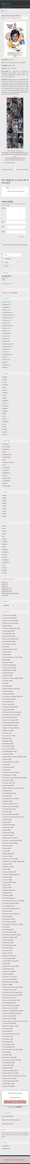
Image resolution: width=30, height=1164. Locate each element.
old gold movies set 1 (7, 591)
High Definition (6, 457)
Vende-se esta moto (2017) (9, 1078)
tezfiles (3, 279)
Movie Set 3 (5, 586)
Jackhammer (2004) (8, 895)
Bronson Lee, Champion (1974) (10, 639)
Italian (4, 387)
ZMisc (4, 367)
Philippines (5, 560)
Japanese (5, 385)
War (4, 362)
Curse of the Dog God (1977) (10, 717)
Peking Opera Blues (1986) (9, 945)
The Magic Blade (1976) (9, 633)
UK (4, 536)
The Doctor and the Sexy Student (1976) (13, 1049)
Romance (5, 349)
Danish (5, 398)
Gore (4, 459)
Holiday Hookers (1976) (7, 169)
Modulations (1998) (7, 1068)
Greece (5, 557)
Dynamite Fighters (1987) (9, 636)
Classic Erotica (13, 18)
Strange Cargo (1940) (8, 929)
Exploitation (6, 444)
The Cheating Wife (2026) (9, 1003)
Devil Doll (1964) (7, 652)
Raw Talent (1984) (7, 911)
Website (3, 231)
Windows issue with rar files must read (11, 1120)
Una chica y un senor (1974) (10, 976)
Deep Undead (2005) (8, 673)
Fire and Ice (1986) (7, 984)
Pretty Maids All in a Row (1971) (11, 798)
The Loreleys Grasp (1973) (9, 644)
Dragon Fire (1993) (7, 675)
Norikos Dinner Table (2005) (10, 1057)
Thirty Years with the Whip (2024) (11, 913)
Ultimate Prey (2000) (8, 827)
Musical (5, 475)
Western (5, 365)
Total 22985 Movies (7, 276)
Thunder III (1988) (7, 879)
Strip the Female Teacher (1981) (11, 762)
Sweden (5, 544)
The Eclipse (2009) (7, 680)
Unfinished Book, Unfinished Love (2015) (13, 924)
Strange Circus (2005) (8, 730)
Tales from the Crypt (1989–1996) (10, 593)
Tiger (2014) (6, 646)
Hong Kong (6, 552)
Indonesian (5, 400)
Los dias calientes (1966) (9, 958)
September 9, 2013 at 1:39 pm (17, 188)
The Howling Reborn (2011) (9, 793)
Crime (4, 323)
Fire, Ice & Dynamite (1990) (10, 979)
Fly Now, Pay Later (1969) (9, 1016)
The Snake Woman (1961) (9, 809)
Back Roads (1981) (7, 1041)
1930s (4, 516)
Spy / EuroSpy (6, 446)
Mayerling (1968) (7, 625)
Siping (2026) (6, 927)
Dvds (4, 465)
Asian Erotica (6, 312)
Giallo (4, 452)
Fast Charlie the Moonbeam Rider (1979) (13, 696)
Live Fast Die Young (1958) (9, 615)
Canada (5, 554)
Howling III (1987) (7, 864)
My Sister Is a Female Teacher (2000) (12, 840)
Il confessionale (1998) (8, 767)
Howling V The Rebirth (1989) (10, 937)
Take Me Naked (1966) (8, 709)
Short (4, 357)
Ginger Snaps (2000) (8, 940)
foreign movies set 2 (7, 589)
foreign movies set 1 (7, 588)
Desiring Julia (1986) (8, 974)
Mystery (5, 341)
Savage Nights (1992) (8, 1065)
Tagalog (5, 411)
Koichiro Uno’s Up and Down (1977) (11, 908)
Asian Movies (5, 595)
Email (3, 227)
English (13, 162)
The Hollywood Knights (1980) (10, 707)
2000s (4, 498)
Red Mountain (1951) (8, 948)
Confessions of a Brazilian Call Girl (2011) (13, 817)
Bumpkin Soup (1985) (8, 942)
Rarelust (6, 4)
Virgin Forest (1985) (8, 754)
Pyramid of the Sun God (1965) (10, 623)
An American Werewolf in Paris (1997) (12, 1013)
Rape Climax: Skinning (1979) (10, 843)
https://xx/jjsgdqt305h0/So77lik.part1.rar (15, 158)
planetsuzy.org (6, 1148)
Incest (4, 338)
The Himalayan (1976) (8, 701)
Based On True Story (8, 462)
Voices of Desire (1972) (8, 1044)
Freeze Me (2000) (7, 811)
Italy (4, 528)
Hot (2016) (5, 683)
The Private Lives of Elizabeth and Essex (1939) (15, 777)
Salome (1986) (6, 869)
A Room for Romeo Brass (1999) (11, 814)
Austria (9, 162)
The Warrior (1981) (7, 877)
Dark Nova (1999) (7, 819)
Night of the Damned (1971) (9, 955)
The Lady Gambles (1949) (9, 882)
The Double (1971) (7, 790)
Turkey (5, 567)
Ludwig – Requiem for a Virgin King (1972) (13, 788)
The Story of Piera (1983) (9, 971)
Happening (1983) (7, 686)
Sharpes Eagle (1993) (8, 785)
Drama (4, 328)
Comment (3, 209)
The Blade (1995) (7, 796)
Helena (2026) (6, 769)
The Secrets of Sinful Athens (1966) (11, 934)
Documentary (6, 325)
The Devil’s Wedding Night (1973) (11, 874)
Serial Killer (6, 470)
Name (3, 222)
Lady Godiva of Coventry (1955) (11, 966)
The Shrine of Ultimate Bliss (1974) (11, 628)
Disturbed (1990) (7, 738)
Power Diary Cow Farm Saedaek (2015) (12, 992)
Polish (4, 426)
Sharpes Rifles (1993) (8, 853)
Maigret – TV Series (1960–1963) (11, 728)
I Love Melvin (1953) (8, 1039)
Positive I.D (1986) (7, 856)
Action (4, 302)
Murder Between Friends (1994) (10, 982)
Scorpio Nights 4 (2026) (9, 1083)
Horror (4, 336)
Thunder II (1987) (7, 887)
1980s (4, 503)
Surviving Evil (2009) (8, 835)
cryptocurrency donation (7, 1123)
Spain (4, 533)
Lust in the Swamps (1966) (9, 932)
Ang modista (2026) (8, 691)
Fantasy (5, 330)
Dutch (4, 419)
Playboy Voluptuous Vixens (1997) (11, 688)
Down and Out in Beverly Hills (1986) (12, 1060)
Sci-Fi (4, 351)
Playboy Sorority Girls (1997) (10, 838)
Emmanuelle (6, 467)
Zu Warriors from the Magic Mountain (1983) (13, 861)
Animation (5, 307)
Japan (4, 539)
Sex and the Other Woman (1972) (11, 1034)
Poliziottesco (6, 449)
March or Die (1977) (8, 953)
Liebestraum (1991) (7, 801)
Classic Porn (6, 317)
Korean (5, 434)
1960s (4, 508)
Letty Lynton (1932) (8, 662)
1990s (4, 500)
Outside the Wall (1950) (9, 1086)
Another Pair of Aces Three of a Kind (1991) (13, 900)
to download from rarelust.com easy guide (17, 244)
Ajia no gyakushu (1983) (9, 919)
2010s (4, 495)
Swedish (5, 392)
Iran (4, 565)
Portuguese (6, 421)
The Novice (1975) (7, 950)
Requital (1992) (6, 830)
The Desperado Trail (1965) (9, 775)
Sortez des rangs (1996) (9, 783)
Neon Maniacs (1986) (8, 866)
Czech (4, 424)
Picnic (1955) (6, 851)
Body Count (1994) (7, 916)
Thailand (5, 541)
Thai (4, 416)
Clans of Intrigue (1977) (8, 704)
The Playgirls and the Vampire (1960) (12, 712)
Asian (4, 310)
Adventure (5, 304)
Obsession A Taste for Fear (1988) (11, 714)
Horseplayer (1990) (7, 741)
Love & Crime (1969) (8, 780)
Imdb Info (13, 68)
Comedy (19, 18)
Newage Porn (6, 346)
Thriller (4, 359)
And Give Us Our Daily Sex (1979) (11, 1000)
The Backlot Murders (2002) (10, 751)
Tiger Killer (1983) (7, 1054)
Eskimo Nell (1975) (7, 1031)
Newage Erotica (7, 344)
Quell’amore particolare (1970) (10, 1070)
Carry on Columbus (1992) (9, 667)
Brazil (4, 546)
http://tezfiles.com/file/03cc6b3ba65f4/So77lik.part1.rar (15, 152)
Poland (5, 573)
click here (14, 292)
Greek (4, 395)
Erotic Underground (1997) (9, 921)
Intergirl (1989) (6, 659)
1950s (4, 511)
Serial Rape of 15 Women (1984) (11, 903)
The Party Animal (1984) (9, 824)
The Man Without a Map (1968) (10, 961)
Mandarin (5, 408)
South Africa (6, 562)
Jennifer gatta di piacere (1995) (10, 1081)
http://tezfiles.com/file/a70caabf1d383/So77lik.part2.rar (15, 154)
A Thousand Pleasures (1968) (10, 725)
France (5, 531)
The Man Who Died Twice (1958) (11, 1005)
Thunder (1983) (6, 885)
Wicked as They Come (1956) (10, 1008)
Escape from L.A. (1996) (9, 735)
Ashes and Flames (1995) (9, 872)
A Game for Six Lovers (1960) (10, 858)
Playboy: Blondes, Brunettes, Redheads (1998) (14, 756)
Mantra (16, 1159)
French (5, 382)
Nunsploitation (6, 480)
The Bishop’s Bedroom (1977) (10, 803)
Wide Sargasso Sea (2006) (9, 670)
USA (4, 526)
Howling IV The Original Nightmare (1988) (13, 1010)
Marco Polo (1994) (7, 845)
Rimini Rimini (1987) (8, 1028)
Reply (27, 194)
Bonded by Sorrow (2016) (9, 997)
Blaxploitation (6, 473)
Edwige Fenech (7, 478)
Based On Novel (7, 454)
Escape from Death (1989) (9, 1018)
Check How (5, 244)
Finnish (5, 403)
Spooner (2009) (7, 822)
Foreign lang (6, 333)
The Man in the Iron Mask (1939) (11, 772)
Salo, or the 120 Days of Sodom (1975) (12, 657)
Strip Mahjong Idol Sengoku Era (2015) (12, 995)
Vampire (5, 483)
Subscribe (15, 1102)
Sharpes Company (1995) (9, 699)
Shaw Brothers (6, 486)
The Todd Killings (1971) (9, 1047)
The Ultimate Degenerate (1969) (11, 722)
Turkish (5, 432)
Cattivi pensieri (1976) (8, 968)
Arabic (4, 413)
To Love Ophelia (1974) (8, 906)
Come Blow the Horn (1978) (9, 989)
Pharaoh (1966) (7, 654)
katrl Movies (6, 1146)
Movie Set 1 (5, 582)
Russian (5, 429)
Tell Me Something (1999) (9, 665)
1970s (6, 162)
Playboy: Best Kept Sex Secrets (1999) (12, 987)
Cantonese (5, 405)
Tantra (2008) (6, 764)
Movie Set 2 (5, 584)
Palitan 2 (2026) (7, 848)
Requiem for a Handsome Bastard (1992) (13, 678)
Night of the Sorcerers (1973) (10, 649)
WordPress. (22, 1159)
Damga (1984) (6, 963)
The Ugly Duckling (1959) (9, 641)
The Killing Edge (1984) (8, 1062)
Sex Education (6, 354)
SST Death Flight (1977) (9, 898)
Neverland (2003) (7, 759)
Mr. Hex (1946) (6, 1052)
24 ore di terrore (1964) (8, 832)
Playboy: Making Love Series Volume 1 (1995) (14, 1075)
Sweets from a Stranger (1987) (10, 720)
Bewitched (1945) (7, 893)
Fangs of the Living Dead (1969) (11, 806)
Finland (5, 570)
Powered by (11, 1107)
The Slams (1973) (7, 733)
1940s (4, 513)
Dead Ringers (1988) (8, 743)
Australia (5, 549)
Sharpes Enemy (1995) (8, 631)
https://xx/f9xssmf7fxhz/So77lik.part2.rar (15, 160)
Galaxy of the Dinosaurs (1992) (10, 1026)
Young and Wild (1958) (8, 694)
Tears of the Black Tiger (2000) (10, 1073)
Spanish (5, 379)
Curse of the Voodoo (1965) (9, 618)
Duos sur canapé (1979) (9, 749)
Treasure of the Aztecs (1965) (10, 620)
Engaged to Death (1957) (9, 890)
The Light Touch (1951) (8, 746)
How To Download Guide (8, 1116)
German (5, 390)
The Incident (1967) (8, 1036)
